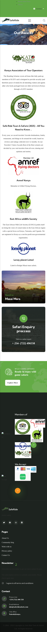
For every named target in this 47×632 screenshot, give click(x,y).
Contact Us (6, 555)
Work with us (6, 547)
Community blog (8, 542)
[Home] (10, 20)
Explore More (12, 383)
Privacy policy (7, 551)
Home (23, 37)
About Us (5, 538)
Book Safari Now (24, 1)
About (20, 4)
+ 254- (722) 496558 (23, 343)
